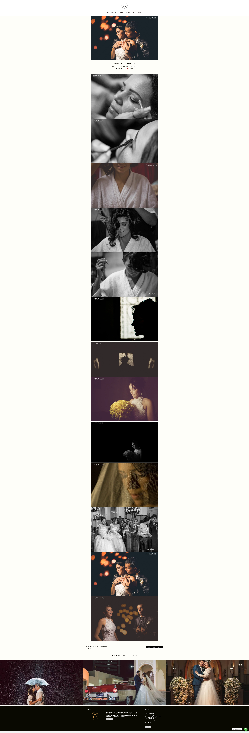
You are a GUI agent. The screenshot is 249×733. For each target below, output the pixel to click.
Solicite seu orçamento (154, 647)
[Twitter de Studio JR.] (145, 722)
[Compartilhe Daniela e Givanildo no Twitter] (88, 648)
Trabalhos (113, 12)
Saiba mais (110, 719)
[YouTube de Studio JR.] (150, 722)
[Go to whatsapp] (246, 729)
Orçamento (140, 12)
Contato (148, 726)
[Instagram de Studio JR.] (148, 722)
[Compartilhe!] (125, 116)
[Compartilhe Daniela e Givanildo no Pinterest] (90, 648)
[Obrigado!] (120, 116)
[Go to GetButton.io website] (246, 731)
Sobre (134, 12)
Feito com (124, 731)
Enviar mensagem (150, 713)
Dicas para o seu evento (124, 12)
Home (107, 12)
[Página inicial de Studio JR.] (124, 5)
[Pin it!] (129, 116)
